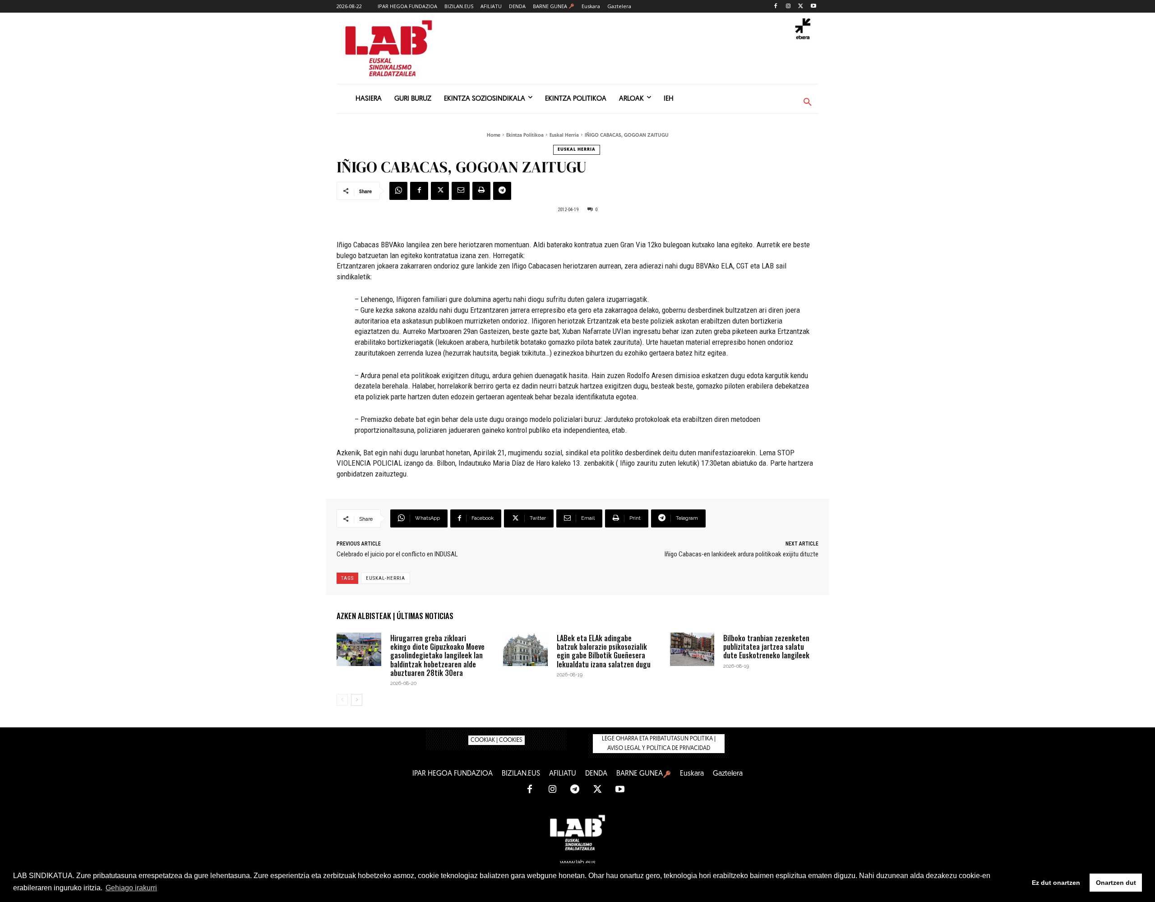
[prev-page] (342, 700)
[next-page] (356, 700)
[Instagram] (788, 6)
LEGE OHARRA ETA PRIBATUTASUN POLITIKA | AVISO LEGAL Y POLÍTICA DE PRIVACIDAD (659, 743)
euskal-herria (385, 578)
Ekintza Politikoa (525, 135)
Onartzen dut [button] (1116, 882)
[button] (807, 102)
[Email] (461, 191)
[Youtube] (813, 6)
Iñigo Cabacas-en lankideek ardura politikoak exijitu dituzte (741, 554)
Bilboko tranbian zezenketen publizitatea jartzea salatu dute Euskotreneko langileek (766, 647)
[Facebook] (776, 6)
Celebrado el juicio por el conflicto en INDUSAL (397, 554)
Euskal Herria (564, 135)
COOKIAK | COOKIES (496, 740)
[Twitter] (800, 6)
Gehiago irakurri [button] (131, 888)
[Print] (481, 191)
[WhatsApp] (398, 191)
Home (493, 135)
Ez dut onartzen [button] (1056, 882)
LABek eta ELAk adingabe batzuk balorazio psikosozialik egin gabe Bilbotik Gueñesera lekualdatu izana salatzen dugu (604, 651)
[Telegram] (502, 191)
